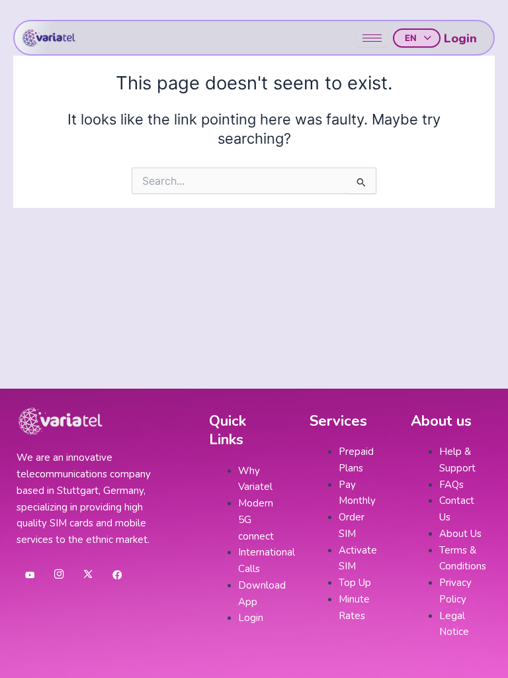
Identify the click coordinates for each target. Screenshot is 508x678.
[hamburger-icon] (372, 38)
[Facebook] (117, 575)
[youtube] (30, 575)
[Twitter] (88, 575)
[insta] (59, 575)
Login (460, 38)
